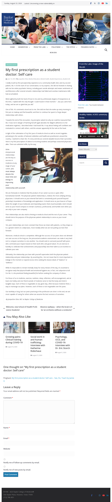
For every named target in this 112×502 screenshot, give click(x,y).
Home (12, 47)
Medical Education (34, 79)
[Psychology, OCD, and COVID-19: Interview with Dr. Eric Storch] (64, 323)
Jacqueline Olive (23, 79)
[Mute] (102, 136)
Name (6, 428)
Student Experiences (56, 79)
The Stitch (70, 47)
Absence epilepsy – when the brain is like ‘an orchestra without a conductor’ (56, 308)
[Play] (81, 136)
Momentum (23, 47)
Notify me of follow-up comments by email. (21, 462)
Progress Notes (87, 47)
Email (6, 438)
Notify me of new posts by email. (17, 470)
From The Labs (40, 47)
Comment (8, 398)
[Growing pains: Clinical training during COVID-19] (14, 323)
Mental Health (45, 79)
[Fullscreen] (106, 136)
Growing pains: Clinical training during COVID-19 (14, 339)
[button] (29, 47)
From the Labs (83, 105)
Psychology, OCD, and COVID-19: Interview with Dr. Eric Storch (62, 342)
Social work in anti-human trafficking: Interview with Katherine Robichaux (38, 343)
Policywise (56, 47)
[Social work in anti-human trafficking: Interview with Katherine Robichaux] (39, 323)
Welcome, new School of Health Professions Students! (21, 308)
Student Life (66, 79)
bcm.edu (53, 52)
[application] (93, 130)
